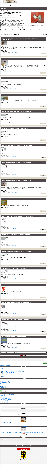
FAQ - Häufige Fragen (6, 396)
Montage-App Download (7, 394)
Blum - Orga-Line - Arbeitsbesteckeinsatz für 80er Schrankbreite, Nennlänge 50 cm (23, 432)
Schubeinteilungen (5, 381)
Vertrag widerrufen (23, 449)
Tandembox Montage (6, 399)
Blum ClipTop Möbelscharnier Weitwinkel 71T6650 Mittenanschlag (16, 162)
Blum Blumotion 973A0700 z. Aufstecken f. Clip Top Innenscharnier (16, 234)
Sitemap (3, 397)
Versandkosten (13, 52)
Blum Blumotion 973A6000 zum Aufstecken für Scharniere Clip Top (16, 198)
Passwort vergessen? (23, 415)
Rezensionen (23, 416)
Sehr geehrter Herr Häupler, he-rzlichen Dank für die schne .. (8, 423)
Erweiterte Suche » (5, 365)
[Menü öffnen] (1, 1)
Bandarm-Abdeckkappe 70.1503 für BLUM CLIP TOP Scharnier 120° (16, 251)
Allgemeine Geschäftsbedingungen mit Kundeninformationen (18, 370)
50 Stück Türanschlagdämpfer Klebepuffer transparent (14, 336)
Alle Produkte (4, 402)
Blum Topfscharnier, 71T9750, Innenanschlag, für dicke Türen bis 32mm (17, 216)
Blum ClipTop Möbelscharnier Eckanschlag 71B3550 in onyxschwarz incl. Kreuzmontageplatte (22, 58)
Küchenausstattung (5, 382)
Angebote (23, 426)
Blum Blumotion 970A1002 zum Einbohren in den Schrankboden (16, 319)
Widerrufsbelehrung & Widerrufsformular (13, 371)
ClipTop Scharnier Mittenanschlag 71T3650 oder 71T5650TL (14, 95)
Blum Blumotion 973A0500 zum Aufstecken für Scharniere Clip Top (16, 78)
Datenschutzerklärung (8, 372)
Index (3, 376)
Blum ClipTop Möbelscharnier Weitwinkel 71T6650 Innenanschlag (16, 180)
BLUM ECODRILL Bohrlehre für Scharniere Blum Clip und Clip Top (16, 302)
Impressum (5, 368)
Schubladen (3, 380)
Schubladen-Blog (5, 401)
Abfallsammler (4, 383)
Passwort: (23, 408)
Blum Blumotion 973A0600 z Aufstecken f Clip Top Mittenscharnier (16, 111)
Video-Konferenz (6, 375)
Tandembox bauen (5, 398)
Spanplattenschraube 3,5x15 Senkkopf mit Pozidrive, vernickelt (15, 128)
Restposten (3, 387)
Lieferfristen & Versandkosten (10, 373)
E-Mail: (23, 405)
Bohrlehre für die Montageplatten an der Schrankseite (14, 284)
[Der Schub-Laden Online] (10, 1)
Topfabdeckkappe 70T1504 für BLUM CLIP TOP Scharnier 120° (15, 268)
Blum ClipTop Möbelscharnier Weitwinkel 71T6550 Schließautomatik (17, 145)
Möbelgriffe (3, 385)
